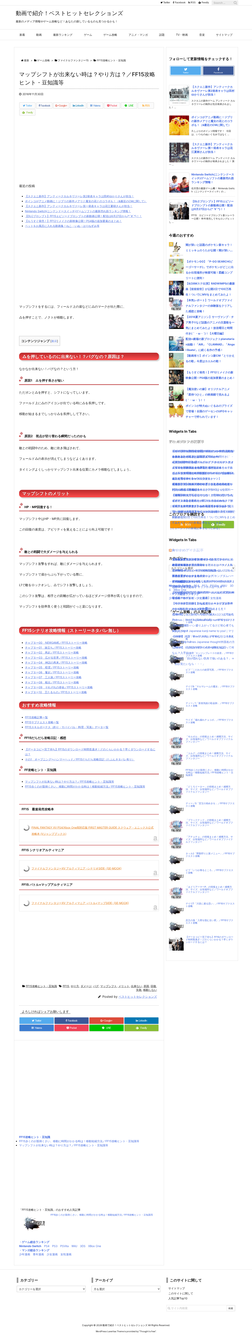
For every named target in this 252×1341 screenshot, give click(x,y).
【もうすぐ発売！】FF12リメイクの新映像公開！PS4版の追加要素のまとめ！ (73, 221)
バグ (96, 986)
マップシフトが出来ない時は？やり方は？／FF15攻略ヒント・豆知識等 (69, 781)
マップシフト (108, 986)
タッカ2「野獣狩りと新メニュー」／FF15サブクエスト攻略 (210, 854)
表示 (54, 341)
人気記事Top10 (177, 1298)
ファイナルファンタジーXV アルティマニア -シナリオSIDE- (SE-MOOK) (76, 868)
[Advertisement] (89, 151)
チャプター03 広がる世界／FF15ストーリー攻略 (56, 657)
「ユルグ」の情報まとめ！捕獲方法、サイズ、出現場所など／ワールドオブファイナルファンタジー (209, 756)
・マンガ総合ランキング (34, 1250)
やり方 (75, 986)
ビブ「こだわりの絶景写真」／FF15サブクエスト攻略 (209, 671)
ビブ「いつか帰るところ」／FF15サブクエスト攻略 (209, 871)
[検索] (235, 2)
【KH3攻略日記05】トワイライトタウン (197, 559)
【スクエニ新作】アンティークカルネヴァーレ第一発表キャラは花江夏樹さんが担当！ (78, 206)
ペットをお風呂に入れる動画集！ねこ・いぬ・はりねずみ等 (62, 226)
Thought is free (147, 1331)
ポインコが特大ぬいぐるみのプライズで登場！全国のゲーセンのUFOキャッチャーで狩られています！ (209, 411)
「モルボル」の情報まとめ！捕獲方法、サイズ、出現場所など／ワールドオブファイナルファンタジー (209, 739)
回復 (153, 986)
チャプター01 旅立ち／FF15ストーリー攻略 (53, 647)
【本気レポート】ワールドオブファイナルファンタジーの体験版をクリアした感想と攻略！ (209, 305)
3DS (82, 1246)
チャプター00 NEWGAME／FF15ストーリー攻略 (56, 642)
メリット (123, 986)
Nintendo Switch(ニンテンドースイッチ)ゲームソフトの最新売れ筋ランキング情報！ (78, 211)
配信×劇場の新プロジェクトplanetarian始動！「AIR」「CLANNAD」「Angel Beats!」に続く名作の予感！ (210, 344)
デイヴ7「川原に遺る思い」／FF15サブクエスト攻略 (210, 905)
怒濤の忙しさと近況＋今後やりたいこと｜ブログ (202, 614)
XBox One (94, 1246)
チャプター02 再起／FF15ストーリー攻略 (52, 652)
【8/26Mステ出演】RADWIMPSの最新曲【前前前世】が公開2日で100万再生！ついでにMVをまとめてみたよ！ (210, 289)
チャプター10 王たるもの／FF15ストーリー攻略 (56, 692)
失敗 (139, 989)
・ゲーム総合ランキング (34, 1242)
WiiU (74, 1246)
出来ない (136, 986)
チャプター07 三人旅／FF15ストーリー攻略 (53, 677)
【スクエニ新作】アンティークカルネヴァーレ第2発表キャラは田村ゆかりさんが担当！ (79, 196)
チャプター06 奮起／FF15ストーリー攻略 (52, 672)
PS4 (46, 1246)
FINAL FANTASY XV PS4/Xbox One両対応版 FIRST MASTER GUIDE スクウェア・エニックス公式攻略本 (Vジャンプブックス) (93, 830)
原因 (146, 986)
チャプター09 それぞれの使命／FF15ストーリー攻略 (59, 687)
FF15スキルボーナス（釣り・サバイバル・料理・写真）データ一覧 (66, 727)
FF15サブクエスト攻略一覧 (42, 722)
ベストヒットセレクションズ (138, 997)
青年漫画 (38, 1254)
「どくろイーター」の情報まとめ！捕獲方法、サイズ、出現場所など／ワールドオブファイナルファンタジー (209, 789)
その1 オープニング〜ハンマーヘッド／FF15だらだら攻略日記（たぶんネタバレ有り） (80, 759)
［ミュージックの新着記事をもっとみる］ (195, 528)
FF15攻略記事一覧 (36, 717)
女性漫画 (65, 1254)
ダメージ (86, 986)
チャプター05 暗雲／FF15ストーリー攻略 (52, 667)
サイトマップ (176, 1288)
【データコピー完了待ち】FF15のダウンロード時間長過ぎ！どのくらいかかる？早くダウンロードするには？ (209, 940)
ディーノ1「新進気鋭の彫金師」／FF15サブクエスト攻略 (210, 704)
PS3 (54, 1246)
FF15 (66, 986)
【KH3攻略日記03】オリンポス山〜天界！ (198, 586)
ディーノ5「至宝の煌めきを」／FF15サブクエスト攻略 (210, 804)
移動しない (150, 989)
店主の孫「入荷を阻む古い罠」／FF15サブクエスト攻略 (209, 921)
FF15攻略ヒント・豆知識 (41, 986)
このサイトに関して (180, 1293)
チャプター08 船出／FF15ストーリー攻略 (52, 682)
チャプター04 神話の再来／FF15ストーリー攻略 (56, 662)
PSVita (64, 1246)
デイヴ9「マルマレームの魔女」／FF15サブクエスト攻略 (210, 687)
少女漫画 (52, 1254)
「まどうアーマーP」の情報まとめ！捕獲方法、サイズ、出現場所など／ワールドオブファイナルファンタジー (209, 889)
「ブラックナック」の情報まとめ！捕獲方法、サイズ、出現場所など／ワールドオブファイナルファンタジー (209, 823)
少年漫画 (24, 1254)
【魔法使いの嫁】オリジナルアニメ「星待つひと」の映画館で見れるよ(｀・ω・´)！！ (208, 394)
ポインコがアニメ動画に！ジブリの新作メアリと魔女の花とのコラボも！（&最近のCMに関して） (86, 201)
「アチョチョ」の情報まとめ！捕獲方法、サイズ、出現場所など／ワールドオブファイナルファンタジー (209, 839)
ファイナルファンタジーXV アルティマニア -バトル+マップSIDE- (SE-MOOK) (80, 903)
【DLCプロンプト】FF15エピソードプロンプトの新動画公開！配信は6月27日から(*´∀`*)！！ (83, 216)
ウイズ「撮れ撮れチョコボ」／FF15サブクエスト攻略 (209, 721)
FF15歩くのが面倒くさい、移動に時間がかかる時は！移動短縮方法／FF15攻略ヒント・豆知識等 (85, 786)
